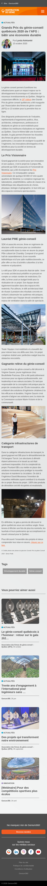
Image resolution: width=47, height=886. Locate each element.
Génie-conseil (35, 571)
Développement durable (14, 571)
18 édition (26, 100)
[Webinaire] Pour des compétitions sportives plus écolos (19, 791)
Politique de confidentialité (23, 866)
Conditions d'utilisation (23, 869)
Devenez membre (23, 832)
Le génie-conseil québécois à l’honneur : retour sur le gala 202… (20, 635)
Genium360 (23, 873)
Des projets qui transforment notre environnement (20, 739)
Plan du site (23, 862)
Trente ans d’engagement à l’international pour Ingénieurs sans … (19, 689)
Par (22, 40)
